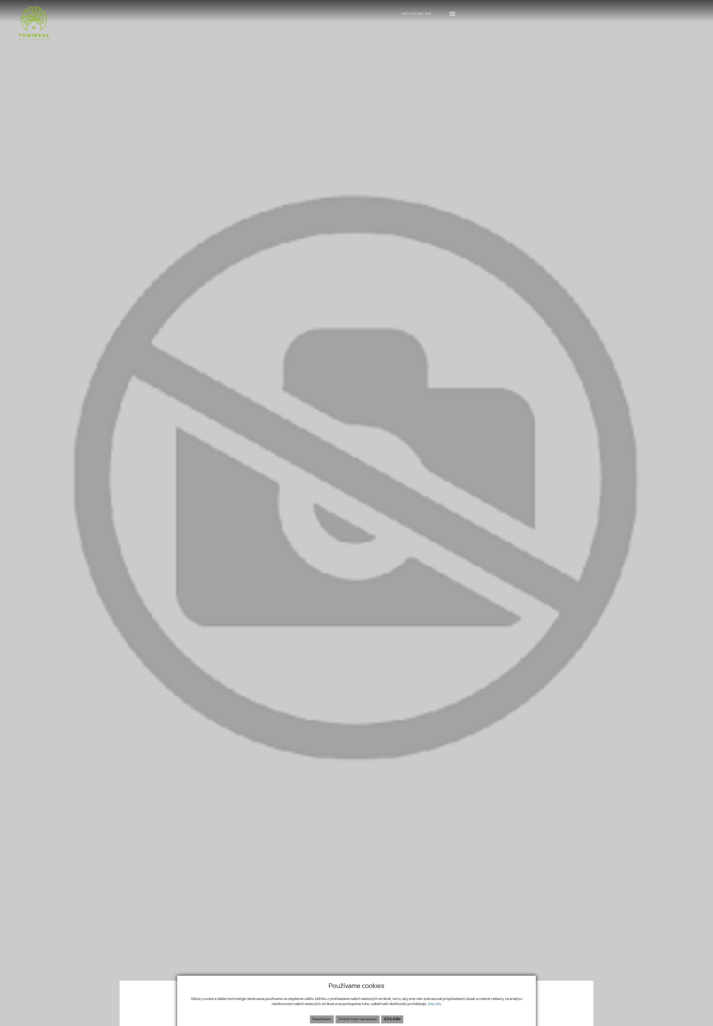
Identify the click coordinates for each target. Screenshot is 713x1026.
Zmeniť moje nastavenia (357, 1019)
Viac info (434, 1004)
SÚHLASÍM (392, 1019)
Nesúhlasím (321, 1019)
